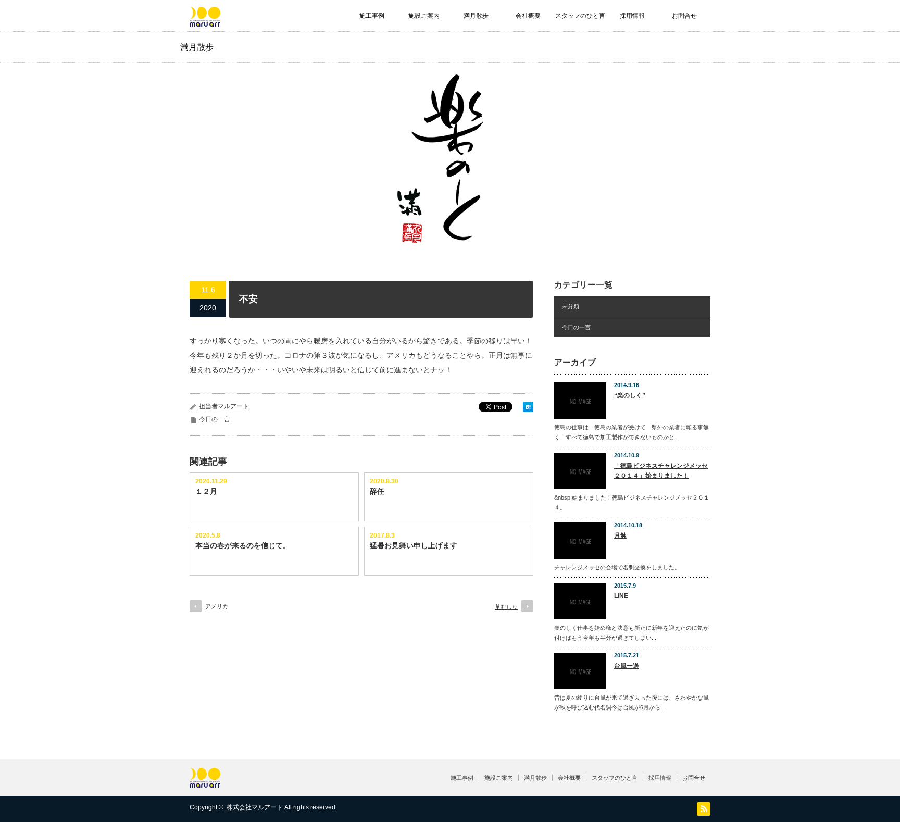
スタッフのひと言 (580, 15)
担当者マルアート (224, 406)
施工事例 (371, 15)
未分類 (570, 306)
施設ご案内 (424, 15)
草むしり (506, 607)
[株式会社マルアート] (205, 22)
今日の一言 (214, 419)
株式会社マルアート (255, 807)
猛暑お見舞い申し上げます (413, 545)
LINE (621, 596)
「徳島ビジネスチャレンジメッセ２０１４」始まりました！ (661, 470)
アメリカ (216, 606)
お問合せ (684, 15)
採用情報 (632, 15)
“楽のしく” (629, 395)
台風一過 (626, 665)
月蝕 (620, 535)
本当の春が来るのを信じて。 (242, 545)
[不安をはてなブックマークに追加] (528, 409)
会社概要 (528, 15)
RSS (703, 809)
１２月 (206, 491)
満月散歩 (476, 15)
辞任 (377, 491)
